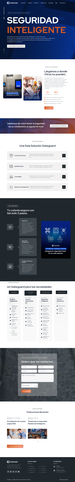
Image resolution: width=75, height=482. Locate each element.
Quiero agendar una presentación (59, 125)
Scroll (4, 50)
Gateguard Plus (32, 468)
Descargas (51, 2)
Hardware (36, 2)
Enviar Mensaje (26, 391)
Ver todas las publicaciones (15, 446)
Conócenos (23, 2)
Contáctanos (43, 470)
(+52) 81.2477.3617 (60, 467)
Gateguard (31, 466)
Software (30, 2)
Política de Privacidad (63, 479)
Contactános (62, 2)
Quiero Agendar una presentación (16, 46)
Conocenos (48, 107)
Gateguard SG (32, 472)
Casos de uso (43, 2)
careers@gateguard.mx (61, 471)
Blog (56, 2)
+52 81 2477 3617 (4, 10)
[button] (36, 441)
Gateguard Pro (32, 470)
